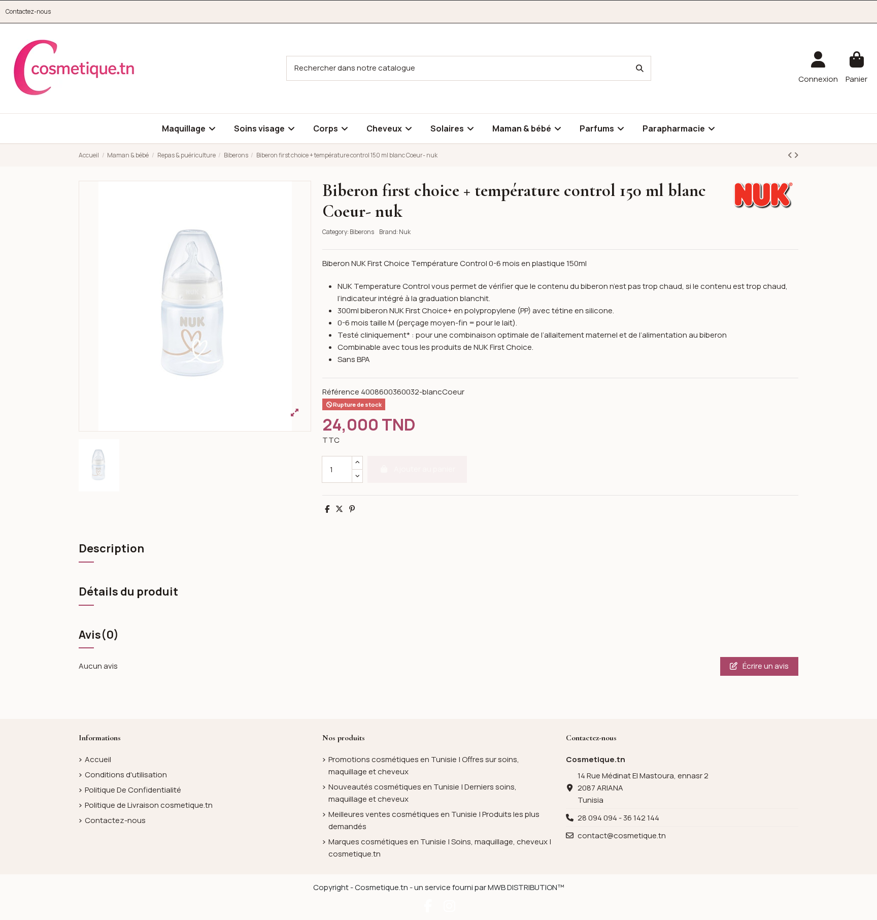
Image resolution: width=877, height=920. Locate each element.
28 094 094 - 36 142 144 (618, 817)
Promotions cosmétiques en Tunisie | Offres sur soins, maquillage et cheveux (423, 765)
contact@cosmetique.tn (622, 835)
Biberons (362, 231)
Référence (340, 391)
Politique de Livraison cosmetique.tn (149, 805)
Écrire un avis (765, 666)
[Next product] (796, 155)
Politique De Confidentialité (133, 789)
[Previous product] (791, 155)
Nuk (405, 231)
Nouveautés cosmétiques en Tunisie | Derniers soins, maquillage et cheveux (422, 792)
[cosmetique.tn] (74, 67)
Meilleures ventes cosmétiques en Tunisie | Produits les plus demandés (433, 820)
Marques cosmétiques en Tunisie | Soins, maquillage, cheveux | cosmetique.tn (439, 847)
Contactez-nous (28, 11)
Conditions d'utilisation (126, 774)
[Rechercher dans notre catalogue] (639, 68)
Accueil (98, 759)
